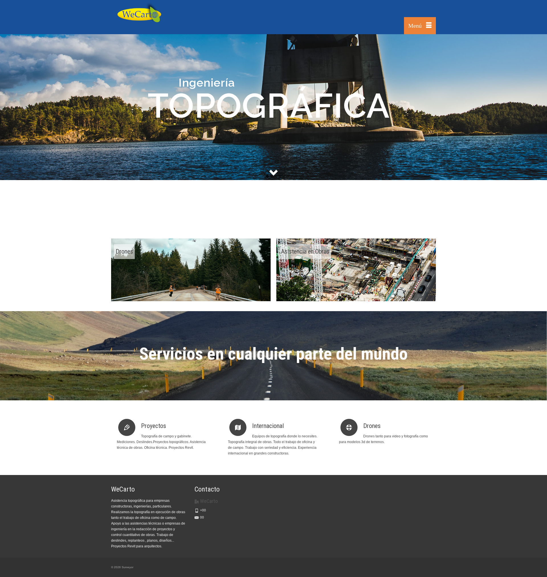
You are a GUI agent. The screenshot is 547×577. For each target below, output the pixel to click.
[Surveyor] (162, 17)
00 (202, 517)
